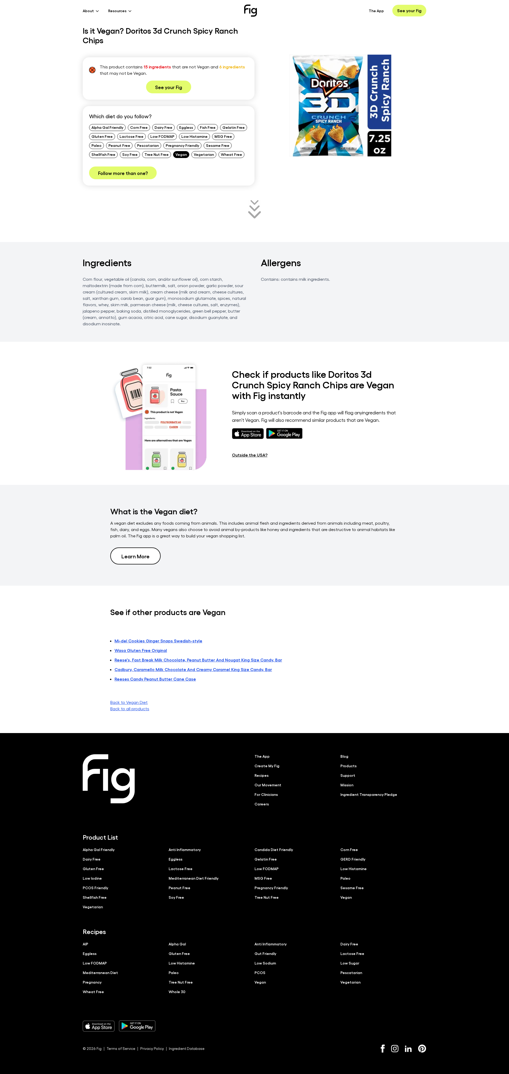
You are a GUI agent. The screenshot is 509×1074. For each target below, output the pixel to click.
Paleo (96, 145)
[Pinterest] (422, 1049)
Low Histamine (194, 136)
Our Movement (267, 785)
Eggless (186, 127)
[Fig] (250, 10)
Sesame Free (217, 145)
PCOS (259, 972)
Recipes (261, 775)
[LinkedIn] (408, 1048)
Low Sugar (349, 963)
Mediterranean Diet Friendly (193, 878)
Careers (261, 804)
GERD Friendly (352, 859)
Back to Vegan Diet (129, 702)
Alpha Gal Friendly (107, 127)
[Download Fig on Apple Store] (99, 1026)
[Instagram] (394, 1048)
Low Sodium (265, 963)
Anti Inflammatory (185, 849)
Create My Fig (266, 766)
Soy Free (130, 154)
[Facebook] (383, 1049)
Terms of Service (121, 1048)
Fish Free (208, 127)
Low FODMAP (162, 136)
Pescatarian (148, 145)
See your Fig (409, 10)
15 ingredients (157, 66)
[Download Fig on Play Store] (137, 1026)
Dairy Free (163, 127)
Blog (344, 756)
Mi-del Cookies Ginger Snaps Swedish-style (158, 640)
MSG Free (223, 136)
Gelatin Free (233, 127)
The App (376, 10)
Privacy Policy (152, 1048)
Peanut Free (119, 145)
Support (347, 775)
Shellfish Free (103, 154)
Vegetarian (204, 154)
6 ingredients (232, 66)
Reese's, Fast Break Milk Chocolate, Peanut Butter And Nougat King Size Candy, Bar (198, 659)
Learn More (135, 556)
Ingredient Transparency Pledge (368, 794)
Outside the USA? (249, 454)
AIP (85, 944)
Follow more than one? (123, 173)
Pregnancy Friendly (182, 145)
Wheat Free (231, 154)
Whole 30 (177, 991)
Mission (346, 785)
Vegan (181, 154)
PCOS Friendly (95, 887)
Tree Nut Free (156, 154)
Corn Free (139, 127)
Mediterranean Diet (100, 972)
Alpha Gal (177, 944)
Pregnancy (92, 982)
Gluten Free (102, 136)
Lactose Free (131, 136)
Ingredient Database (186, 1048)
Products (348, 766)
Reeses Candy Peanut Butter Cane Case (155, 678)
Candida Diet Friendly (273, 849)
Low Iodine (92, 878)
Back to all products (129, 708)
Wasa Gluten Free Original (141, 650)
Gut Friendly (265, 953)
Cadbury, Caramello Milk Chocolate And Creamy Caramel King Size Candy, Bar (193, 669)
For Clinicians (266, 794)
